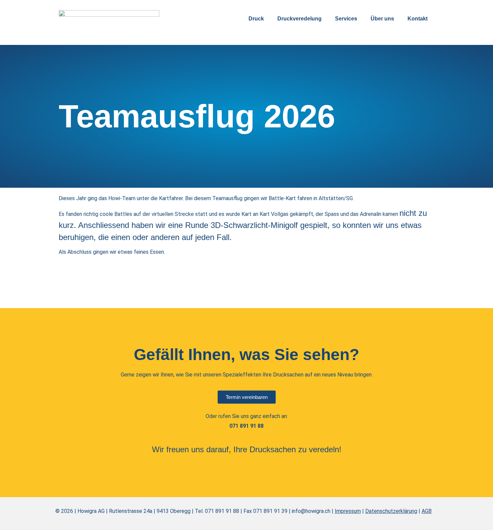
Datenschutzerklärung (391, 511)
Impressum (348, 511)
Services (346, 18)
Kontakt (417, 18)
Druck (256, 18)
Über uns (382, 18)
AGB (427, 511)
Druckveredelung (299, 18)
